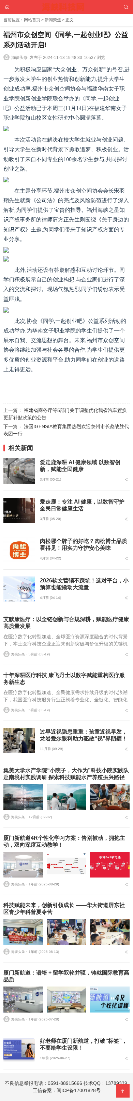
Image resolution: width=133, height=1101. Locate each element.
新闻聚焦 (53, 19)
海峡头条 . (20, 57)
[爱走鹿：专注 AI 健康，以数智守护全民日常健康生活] (19, 510)
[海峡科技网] (67, 6)
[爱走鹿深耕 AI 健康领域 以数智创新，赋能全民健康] (19, 471)
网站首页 (32, 19)
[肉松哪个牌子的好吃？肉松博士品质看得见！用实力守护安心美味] (19, 549)
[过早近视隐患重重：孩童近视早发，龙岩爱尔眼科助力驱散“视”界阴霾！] (19, 740)
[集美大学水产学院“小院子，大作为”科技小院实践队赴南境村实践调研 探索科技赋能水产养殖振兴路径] (23, 797)
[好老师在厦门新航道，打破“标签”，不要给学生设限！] (19, 1049)
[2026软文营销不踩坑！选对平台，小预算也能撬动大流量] (19, 589)
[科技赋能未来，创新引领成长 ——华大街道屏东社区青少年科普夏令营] (23, 932)
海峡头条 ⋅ (19, 654)
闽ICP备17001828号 (79, 1090)
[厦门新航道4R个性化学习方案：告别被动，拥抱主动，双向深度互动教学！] (23, 865)
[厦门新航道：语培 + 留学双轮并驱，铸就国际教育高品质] (23, 1000)
